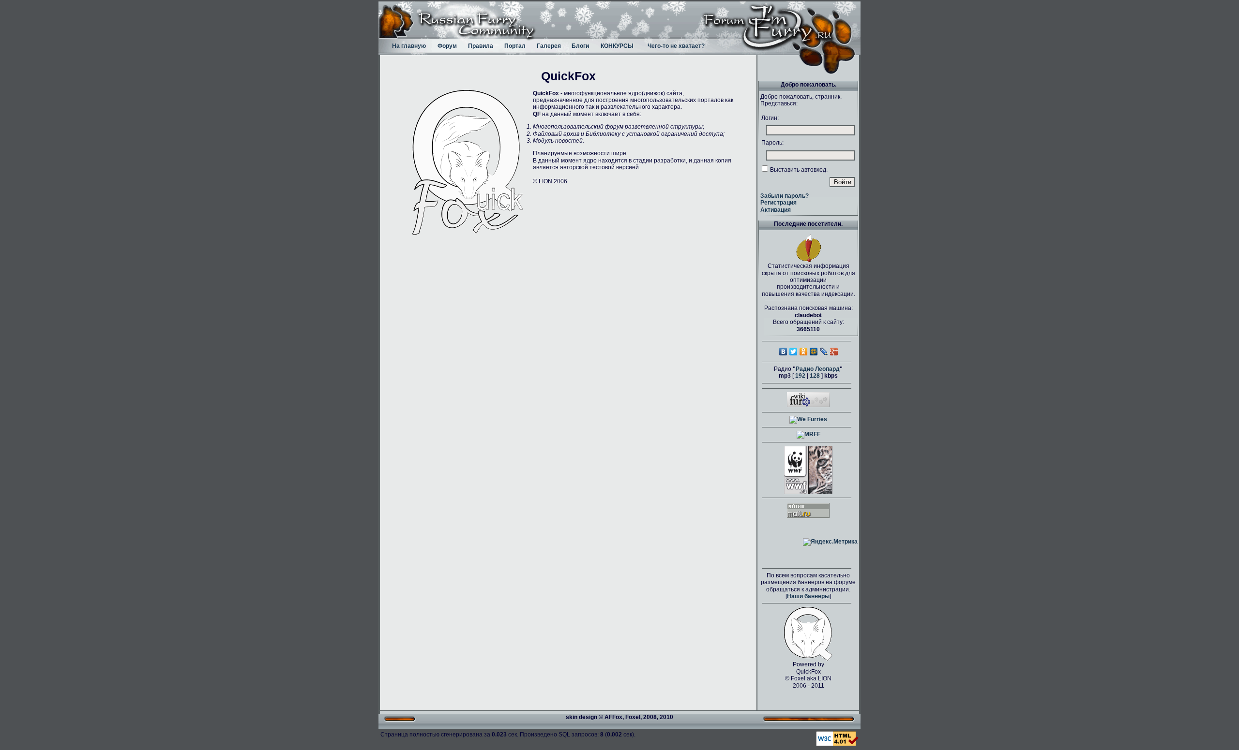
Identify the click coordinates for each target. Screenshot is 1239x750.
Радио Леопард (818, 369)
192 (800, 375)
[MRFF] (808, 434)
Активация (775, 209)
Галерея (549, 46)
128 (815, 375)
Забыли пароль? (784, 195)
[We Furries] (808, 419)
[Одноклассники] (804, 351)
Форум (447, 46)
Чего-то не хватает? (676, 46)
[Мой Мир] (814, 351)
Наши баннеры (808, 596)
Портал (515, 46)
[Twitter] (793, 351)
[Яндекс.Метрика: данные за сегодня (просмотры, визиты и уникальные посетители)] (830, 542)
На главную (409, 46)
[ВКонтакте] (783, 351)
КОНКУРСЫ (617, 46)
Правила (480, 46)
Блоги (580, 46)
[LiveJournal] (824, 351)
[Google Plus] (834, 351)
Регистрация (778, 202)
